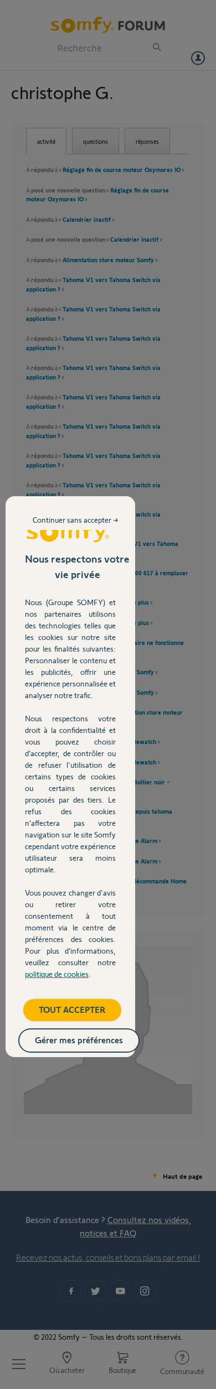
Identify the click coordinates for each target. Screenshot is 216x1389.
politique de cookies (57, 974)
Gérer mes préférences (79, 1039)
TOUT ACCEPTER (72, 1009)
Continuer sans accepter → (76, 519)
